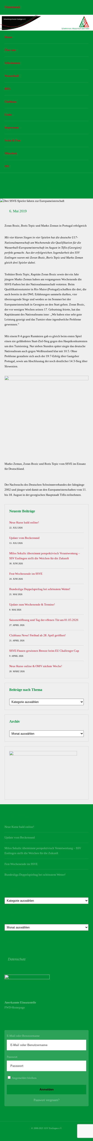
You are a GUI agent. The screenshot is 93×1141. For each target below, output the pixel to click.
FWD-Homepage (15, 1007)
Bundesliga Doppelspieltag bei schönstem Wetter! (39, 589)
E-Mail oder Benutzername (23, 1035)
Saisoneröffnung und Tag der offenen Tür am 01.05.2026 (43, 620)
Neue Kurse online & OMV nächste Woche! (35, 666)
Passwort (12, 1057)
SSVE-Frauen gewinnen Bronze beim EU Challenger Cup (44, 650)
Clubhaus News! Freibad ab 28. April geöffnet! (37, 635)
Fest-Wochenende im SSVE (25, 573)
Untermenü (12, 7)
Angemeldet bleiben (24, 1078)
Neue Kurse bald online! (24, 522)
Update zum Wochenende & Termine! (32, 604)
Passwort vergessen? (46, 1100)
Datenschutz (17, 959)
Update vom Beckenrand (24, 538)
